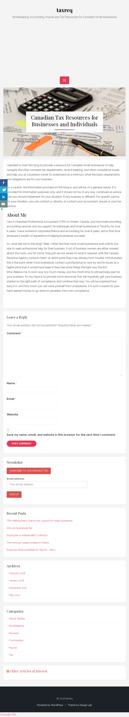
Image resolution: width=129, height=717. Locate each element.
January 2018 (16, 580)
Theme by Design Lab (80, 705)
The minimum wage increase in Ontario (28, 542)
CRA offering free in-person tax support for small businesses (40, 520)
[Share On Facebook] (4, 182)
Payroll (13, 647)
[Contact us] (4, 204)
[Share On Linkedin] (4, 196)
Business (14, 633)
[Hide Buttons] (1, 209)
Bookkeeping (16, 625)
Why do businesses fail (19, 528)
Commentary (16, 640)
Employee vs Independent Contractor (27, 535)
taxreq (64, 9)
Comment (14, 333)
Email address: (16, 478)
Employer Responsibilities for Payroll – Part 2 (31, 550)
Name (11, 383)
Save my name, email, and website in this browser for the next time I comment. (61, 434)
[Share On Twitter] (4, 189)
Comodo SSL (8, 714)
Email (11, 398)
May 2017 (14, 595)
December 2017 (18, 588)
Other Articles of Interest (28, 671)
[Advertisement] (64, 47)
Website (12, 414)
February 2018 (17, 573)
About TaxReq (17, 618)
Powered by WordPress (50, 705)
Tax (11, 655)
